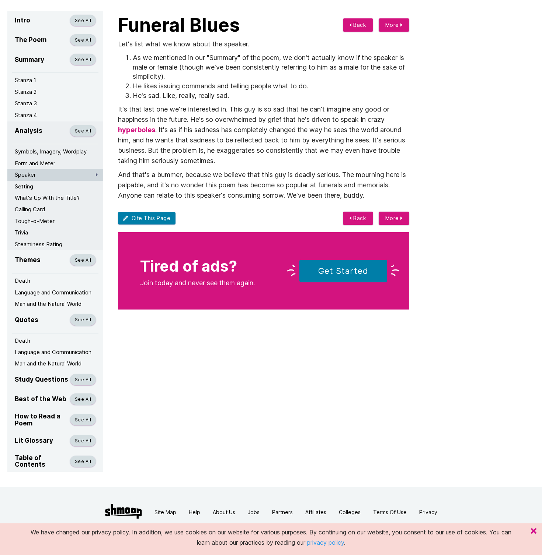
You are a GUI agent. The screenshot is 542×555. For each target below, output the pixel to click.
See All (83, 20)
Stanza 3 (26, 103)
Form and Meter (35, 163)
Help (194, 512)
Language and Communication (53, 292)
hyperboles (136, 130)
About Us (224, 512)
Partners (282, 512)
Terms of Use (390, 512)
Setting (24, 186)
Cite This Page (149, 218)
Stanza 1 (25, 80)
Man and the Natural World (48, 303)
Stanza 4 (26, 115)
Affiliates (315, 512)
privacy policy (325, 542)
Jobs (254, 512)
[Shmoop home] (123, 511)
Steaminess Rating (38, 244)
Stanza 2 (26, 91)
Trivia (21, 232)
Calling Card (30, 209)
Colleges (350, 512)
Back (359, 25)
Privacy (428, 512)
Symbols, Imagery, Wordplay (51, 151)
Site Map (165, 512)
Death (22, 280)
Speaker (25, 174)
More (393, 25)
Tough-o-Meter (35, 221)
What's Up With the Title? (47, 197)
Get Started (343, 271)
